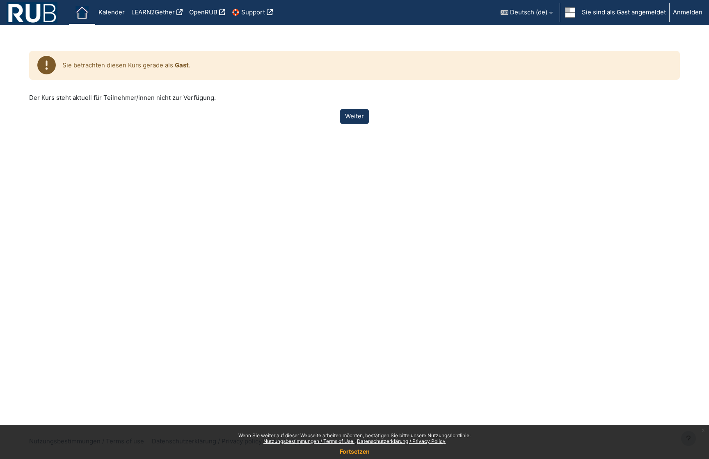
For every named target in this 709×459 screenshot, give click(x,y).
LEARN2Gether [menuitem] (153, 12)
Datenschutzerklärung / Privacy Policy (401, 441)
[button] (526, 12)
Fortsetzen (355, 451)
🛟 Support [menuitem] (248, 12)
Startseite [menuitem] (82, 12)
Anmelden (687, 12)
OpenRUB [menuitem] (203, 12)
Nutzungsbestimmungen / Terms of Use (308, 441)
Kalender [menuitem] (111, 12)
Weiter (354, 116)
